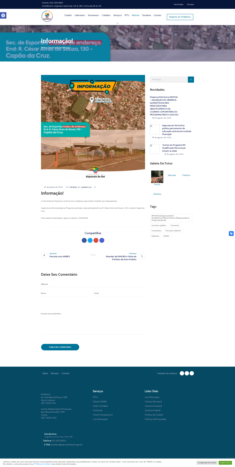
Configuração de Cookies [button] (207, 463)
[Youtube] (192, 373)
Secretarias (93, 15)
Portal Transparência (103, 415)
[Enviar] (191, 80)
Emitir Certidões (100, 406)
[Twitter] (90, 240)
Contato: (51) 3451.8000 (52, 3)
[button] (3, 15)
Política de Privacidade (155, 419)
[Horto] (157, 176)
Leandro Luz (86, 187)
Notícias (135, 15)
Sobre (45, 373)
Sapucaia (155, 236)
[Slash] (93, 255)
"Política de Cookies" (42, 464)
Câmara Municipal (153, 401)
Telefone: (54, 440)
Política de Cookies (154, 415)
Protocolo (98, 410)
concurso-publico (159, 225)
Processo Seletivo (173, 231)
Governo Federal (152, 410)
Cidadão (106, 15)
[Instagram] (187, 373)
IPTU (127, 15)
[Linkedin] (101, 240)
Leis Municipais (100, 419)
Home (44, 47)
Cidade (67, 15)
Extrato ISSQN (100, 401)
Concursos (174, 225)
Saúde (166, 236)
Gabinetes (79, 15)
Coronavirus (156, 231)
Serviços (117, 15)
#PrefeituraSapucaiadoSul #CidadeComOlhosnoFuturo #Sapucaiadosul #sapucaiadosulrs (170, 218)
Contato (157, 15)
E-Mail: (63, 444)
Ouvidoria (146, 15)
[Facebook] (84, 240)
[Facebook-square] (182, 373)
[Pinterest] (96, 240)
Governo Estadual (153, 406)
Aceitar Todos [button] (225, 463)
